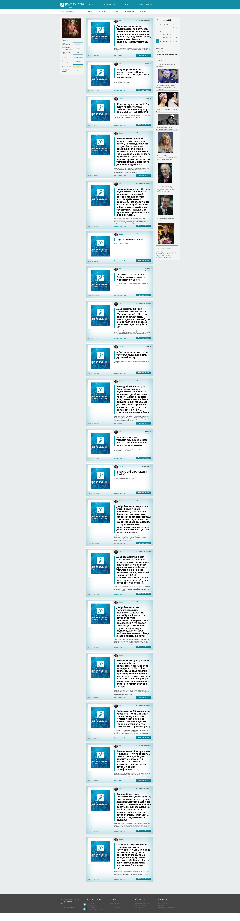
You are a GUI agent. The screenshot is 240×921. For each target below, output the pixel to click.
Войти (62, 12)
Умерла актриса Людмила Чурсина (165, 219)
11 (160, 34)
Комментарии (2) (119, 373)
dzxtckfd (171, 254)
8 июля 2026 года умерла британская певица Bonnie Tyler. (166, 128)
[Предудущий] (177, 19)
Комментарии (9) (119, 424)
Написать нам (163, 903)
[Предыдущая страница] (84, 909)
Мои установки (91, 907)
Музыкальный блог (145, 4)
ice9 (171, 252)
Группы (91, 4)
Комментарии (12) (120, 90)
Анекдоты (148, 63)
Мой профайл (91, 905)
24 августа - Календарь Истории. (167, 54)
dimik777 (159, 254)
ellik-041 (165, 254)
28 (170, 41)
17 (157, 38)
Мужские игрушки (140, 905)
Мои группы (114, 903)
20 (167, 38)
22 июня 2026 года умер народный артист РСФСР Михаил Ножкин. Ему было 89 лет (166, 158)
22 (173, 38)
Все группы (114, 905)
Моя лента (143, 11)
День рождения (146, 466)
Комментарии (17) (120, 176)
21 (170, 38)
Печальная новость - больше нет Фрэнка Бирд (167, 65)
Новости (159, 60)
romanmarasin (167, 257)
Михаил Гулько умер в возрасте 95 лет (167, 110)
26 (164, 41)
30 (176, 41)
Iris (174, 252)
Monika (121, 20)
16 (176, 34)
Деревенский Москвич (94, 910)
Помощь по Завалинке (166, 907)
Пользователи (109, 4)
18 (160, 38)
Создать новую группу (118, 907)
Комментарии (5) (119, 56)
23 (176, 38)
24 (157, 41)
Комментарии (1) (119, 261)
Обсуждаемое (103, 11)
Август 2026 (167, 20)
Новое (116, 11)
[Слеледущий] (157, 19)
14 (170, 34)
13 (167, 34)
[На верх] (84, 904)
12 (164, 34)
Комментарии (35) (120, 226)
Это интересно (129, 11)
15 (173, 34)
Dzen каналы (138, 907)
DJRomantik (165, 252)
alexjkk (158, 256)
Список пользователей (142, 903)
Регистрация (70, 12)
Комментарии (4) (119, 458)
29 (173, 41)
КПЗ (126, 4)
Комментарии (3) (119, 543)
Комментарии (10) (120, 295)
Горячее (89, 11)
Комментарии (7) (119, 125)
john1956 (164, 256)
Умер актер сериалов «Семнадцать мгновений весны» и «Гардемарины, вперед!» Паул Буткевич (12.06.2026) (167, 189)
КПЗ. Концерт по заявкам (143, 20)
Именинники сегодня (164, 249)
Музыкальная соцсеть (74, 5)
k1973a (158, 252)
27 (167, 41)
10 (157, 34)
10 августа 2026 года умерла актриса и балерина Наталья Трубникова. (165, 87)
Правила (161, 905)
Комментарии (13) (120, 338)
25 (160, 41)
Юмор (147, 65)
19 (164, 38)
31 (157, 44)
